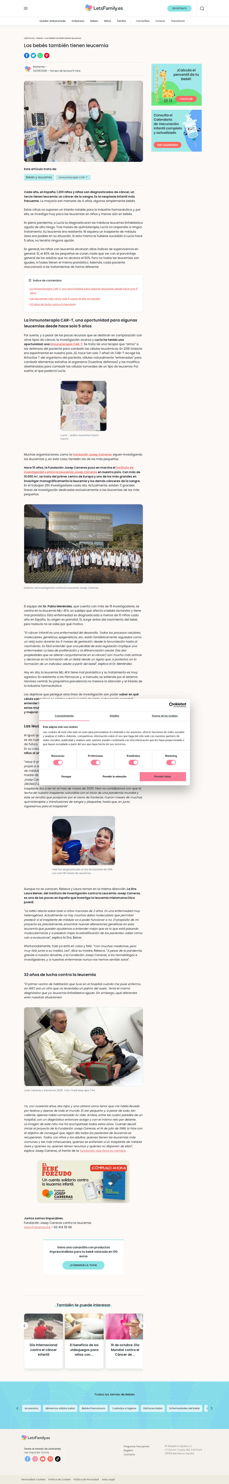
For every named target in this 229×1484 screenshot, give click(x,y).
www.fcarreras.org (37, 1227)
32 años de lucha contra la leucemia (53, 304)
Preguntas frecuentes (136, 1446)
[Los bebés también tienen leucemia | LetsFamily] (104, 6)
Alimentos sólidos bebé (60, 1408)
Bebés (94, 21)
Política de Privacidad (86, 1479)
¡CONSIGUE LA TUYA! (83, 1265)
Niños (107, 21)
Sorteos (160, 21)
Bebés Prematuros (93, 1408)
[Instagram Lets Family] (35, 1459)
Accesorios (31, 1408)
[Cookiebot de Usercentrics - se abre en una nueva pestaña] (171, 704)
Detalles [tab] (114, 715)
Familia (121, 21)
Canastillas (143, 21)
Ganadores (178, 21)
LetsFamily (29, 38)
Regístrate (179, 8)
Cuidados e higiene (124, 1408)
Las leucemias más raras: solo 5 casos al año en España (65, 298)
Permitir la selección (114, 776)
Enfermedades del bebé (184, 1408)
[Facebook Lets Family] (27, 1459)
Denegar (66, 776)
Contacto (129, 1454)
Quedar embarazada (52, 21)
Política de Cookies (59, 1479)
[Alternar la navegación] (25, 7)
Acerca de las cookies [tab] (165, 715)
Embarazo (78, 21)
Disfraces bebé (152, 1408)
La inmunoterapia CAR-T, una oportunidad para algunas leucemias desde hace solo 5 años (83, 291)
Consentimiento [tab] (64, 715)
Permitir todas (162, 776)
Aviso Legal (108, 1479)
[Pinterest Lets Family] (50, 1459)
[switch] (95, 762)
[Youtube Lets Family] (42, 1459)
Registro (128, 1450)
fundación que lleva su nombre (103, 1151)
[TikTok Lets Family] (58, 1459)
